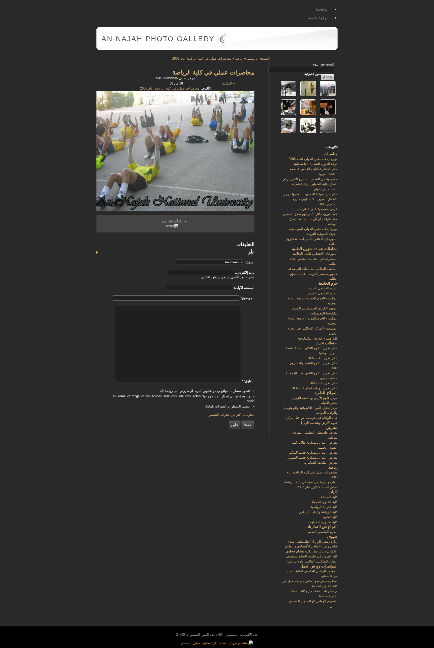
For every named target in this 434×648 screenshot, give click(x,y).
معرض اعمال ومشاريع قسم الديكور (313, 452)
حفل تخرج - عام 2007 (322, 358)
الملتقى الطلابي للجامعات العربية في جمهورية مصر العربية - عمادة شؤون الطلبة (312, 274)
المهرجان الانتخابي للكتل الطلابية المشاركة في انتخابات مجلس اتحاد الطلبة (314, 259)
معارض (332, 427)
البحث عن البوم (323, 64)
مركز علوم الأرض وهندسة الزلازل (315, 398)
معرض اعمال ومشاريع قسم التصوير (313, 457)
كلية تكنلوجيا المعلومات (322, 522)
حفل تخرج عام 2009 (323, 383)
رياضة (239, 58)
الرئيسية (322, 9)
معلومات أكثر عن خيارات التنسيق (231, 415)
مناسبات (331, 154)
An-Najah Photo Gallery (158, 39)
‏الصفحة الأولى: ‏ (243, 288)
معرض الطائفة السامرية (321, 462)
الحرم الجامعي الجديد (323, 288)
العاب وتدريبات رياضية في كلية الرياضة (311, 482)
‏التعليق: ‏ (248, 381)
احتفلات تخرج (327, 343)
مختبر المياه (329, 403)
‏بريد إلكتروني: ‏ (244, 272)
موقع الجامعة (318, 18)
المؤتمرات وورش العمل (319, 566)
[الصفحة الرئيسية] (223, 42)
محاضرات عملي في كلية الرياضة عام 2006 (201, 58)
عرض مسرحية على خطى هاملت (315, 209)
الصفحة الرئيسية (258, 58)
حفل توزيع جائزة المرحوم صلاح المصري (310, 214)
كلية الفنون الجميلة (324, 502)
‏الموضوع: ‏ (247, 298)
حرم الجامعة (328, 283)
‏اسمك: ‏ (249, 262)
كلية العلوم (330, 517)
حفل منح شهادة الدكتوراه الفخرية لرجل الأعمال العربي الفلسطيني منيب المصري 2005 (310, 199)
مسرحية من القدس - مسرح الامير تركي (310, 179)
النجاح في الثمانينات (321, 527)
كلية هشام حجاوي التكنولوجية (317, 338)
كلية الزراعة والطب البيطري (318, 512)
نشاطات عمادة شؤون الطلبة (315, 249)
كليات (333, 492)
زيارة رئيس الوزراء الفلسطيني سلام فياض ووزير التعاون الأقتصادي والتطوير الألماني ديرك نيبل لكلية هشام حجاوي (311, 546)
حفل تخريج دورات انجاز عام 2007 (314, 388)
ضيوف (332, 536)
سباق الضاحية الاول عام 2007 (317, 487)
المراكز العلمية (326, 393)
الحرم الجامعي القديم (323, 293)
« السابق (228, 83)
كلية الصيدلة (329, 497)
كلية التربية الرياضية (324, 507)
